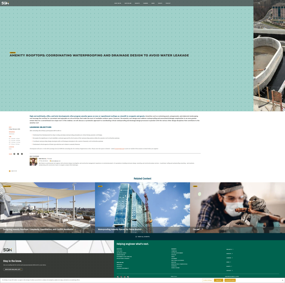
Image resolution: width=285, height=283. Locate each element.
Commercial (174, 251)
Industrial (173, 262)
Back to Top (14, 171)
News (153, 3)
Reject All (218, 280)
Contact (168, 3)
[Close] (282, 280)
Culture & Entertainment (177, 253)
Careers (145, 3)
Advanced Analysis (121, 255)
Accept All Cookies (230, 280)
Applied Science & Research (123, 258)
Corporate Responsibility (123, 268)
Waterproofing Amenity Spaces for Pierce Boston (119, 229)
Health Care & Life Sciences (177, 260)
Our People (119, 266)
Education (173, 255)
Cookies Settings (207, 280)
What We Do (117, 3)
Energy (173, 257)
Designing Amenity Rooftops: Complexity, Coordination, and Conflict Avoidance (38, 229)
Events (160, 3)
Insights (137, 3)
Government (174, 258)
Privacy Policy (174, 276)
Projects (229, 249)
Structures (119, 251)
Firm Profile (119, 264)
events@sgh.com (119, 148)
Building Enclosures (121, 253)
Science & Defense (175, 268)
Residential (174, 266)
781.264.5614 (44, 161)
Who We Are (128, 3)
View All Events (143, 236)
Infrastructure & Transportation (179, 264)
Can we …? (198, 229)
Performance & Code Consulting (124, 257)
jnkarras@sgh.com (55, 161)
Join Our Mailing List (12, 269)
